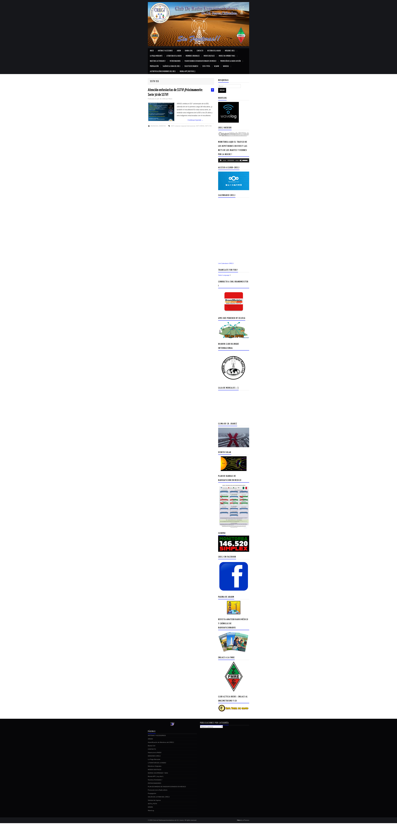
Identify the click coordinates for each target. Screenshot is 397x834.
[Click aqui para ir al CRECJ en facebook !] (233, 576)
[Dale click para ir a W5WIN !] (233, 367)
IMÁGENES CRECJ (230, 51)
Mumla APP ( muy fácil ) (187, 71)
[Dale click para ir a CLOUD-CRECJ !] (233, 181)
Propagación (154, 66)
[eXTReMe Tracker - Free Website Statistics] (172, 724)
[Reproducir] (221, 160)
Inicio (152, 51)
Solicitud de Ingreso (191, 66)
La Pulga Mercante (156, 56)
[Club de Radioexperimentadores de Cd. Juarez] (198, 24)
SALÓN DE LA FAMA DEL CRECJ (171, 66)
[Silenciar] (241, 160)
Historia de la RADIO (214, 51)
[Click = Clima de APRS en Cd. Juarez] (233, 330)
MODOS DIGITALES (209, 56)
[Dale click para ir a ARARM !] (233, 607)
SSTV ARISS (200, 126)
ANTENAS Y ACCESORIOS (165, 51)
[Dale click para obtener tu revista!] (233, 642)
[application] (233, 160)
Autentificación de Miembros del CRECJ (163, 71)
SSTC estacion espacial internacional (183, 126)
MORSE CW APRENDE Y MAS (227, 56)
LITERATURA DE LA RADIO (174, 56)
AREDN (179, 51)
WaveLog (226, 66)
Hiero (239, 820)
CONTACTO (200, 51)
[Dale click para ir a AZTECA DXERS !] (233, 708)
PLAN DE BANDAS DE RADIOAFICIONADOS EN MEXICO (200, 61)
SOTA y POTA (206, 66)
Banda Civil (189, 51)
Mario (170, 99)
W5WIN (216, 66)
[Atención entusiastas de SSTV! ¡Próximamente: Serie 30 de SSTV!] (161, 112)
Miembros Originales (193, 56)
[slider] (245, 160)
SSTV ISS (208, 126)
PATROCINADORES (175, 61)
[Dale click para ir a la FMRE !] (234, 676)
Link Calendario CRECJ (226, 263)
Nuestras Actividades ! (158, 61)
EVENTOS (162, 126)
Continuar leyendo (195, 120)
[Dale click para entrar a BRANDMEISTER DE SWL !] (233, 301)
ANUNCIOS (154, 126)
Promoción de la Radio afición (230, 61)
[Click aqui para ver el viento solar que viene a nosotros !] (234, 463)
